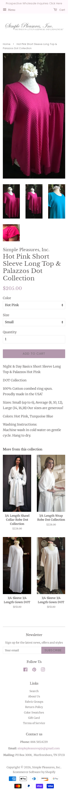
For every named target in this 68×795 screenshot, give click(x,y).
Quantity (10, 332)
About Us (34, 696)
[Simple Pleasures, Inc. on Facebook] (25, 670)
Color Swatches (34, 712)
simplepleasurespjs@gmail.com (39, 748)
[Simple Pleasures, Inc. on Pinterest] (34, 670)
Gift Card (34, 718)
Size (6, 315)
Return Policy (34, 707)
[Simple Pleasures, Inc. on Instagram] (43, 670)
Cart (62, 10)
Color (7, 298)
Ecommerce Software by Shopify (34, 772)
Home (6, 44)
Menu (11, 9)
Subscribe (53, 650)
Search (34, 691)
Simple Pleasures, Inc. (46, 767)
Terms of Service (34, 723)
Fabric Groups (34, 701)
